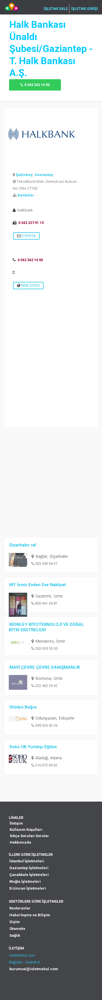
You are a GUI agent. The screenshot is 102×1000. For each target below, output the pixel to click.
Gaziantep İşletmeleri (28, 868)
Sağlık (14, 935)
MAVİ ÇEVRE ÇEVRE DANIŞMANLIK (44, 667)
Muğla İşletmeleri (25, 881)
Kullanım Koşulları (26, 829)
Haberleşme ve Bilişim (29, 915)
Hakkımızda (20, 842)
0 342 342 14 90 (37, 85)
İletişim (16, 823)
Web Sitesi (30, 285)
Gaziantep (44, 175)
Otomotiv (17, 928)
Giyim (14, 922)
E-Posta (28, 236)
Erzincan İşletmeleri (27, 888)
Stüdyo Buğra (23, 707)
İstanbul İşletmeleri (26, 861)
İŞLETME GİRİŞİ (84, 9)
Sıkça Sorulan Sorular (29, 836)
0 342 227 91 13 (31, 223)
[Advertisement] (51, 375)
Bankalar (26, 195)
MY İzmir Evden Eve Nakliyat (37, 584)
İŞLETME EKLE (56, 9)
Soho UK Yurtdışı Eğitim (33, 746)
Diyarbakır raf (22, 545)
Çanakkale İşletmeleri (29, 875)
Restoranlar (20, 908)
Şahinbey (24, 175)
